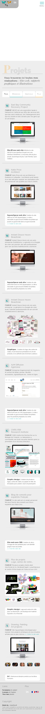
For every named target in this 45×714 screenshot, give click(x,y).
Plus (39, 94)
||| (42, 3)
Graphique (29, 94)
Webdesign (16, 94)
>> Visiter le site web (14, 224)
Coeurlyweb (4, 1)
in (15, 2)
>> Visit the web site (14, 549)
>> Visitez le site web (32, 634)
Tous (6, 94)
